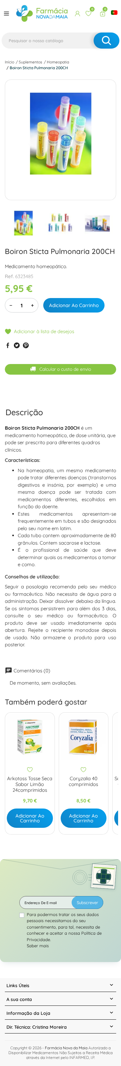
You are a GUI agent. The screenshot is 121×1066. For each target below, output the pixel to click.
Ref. (9, 276)
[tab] (24, 412)
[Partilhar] (8, 345)
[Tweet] (17, 345)
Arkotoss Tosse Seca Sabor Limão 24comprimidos (29, 784)
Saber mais (38, 945)
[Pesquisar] (106, 41)
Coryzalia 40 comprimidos (83, 781)
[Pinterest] (26, 345)
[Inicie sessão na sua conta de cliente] (77, 13)
